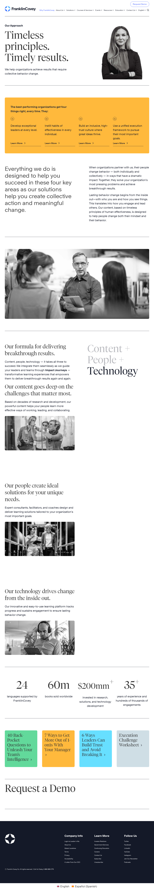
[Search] (148, 9)
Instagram (127, 855)
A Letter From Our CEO (72, 862)
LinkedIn (127, 848)
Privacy (66, 855)
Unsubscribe (98, 862)
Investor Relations (100, 841)
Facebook (127, 845)
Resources (108, 10)
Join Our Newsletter (131, 859)
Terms (66, 852)
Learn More (16, 143)
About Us (59, 10)
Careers (97, 852)
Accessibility (68, 859)
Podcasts (127, 862)
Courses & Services (84, 10)
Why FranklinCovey (47, 10)
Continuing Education (101, 848)
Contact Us (130, 10)
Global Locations (70, 848)
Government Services (101, 845)
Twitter (126, 841)
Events (97, 10)
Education (119, 10)
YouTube (127, 852)
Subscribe (97, 859)
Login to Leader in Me (71, 841)
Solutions (70, 10)
